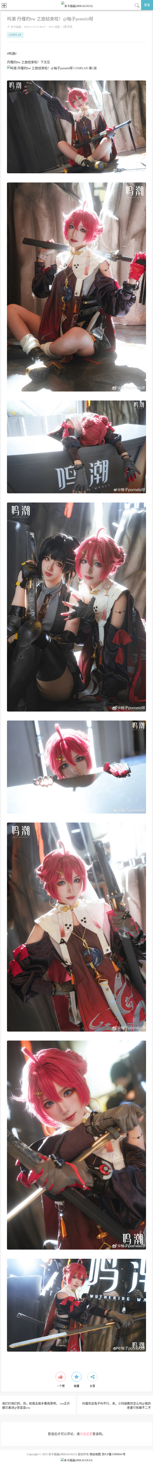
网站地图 (95, 1454)
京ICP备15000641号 (114, 1454)
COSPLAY (15, 34)
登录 (147, 5)
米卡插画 (16, 26)
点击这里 (86, 1434)
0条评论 (68, 26)
